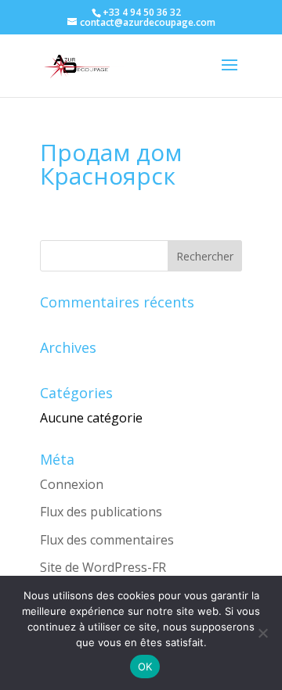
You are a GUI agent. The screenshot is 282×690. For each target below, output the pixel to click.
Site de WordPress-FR (103, 567)
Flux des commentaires (107, 539)
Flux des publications (101, 511)
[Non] (262, 633)
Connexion (71, 484)
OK (145, 666)
